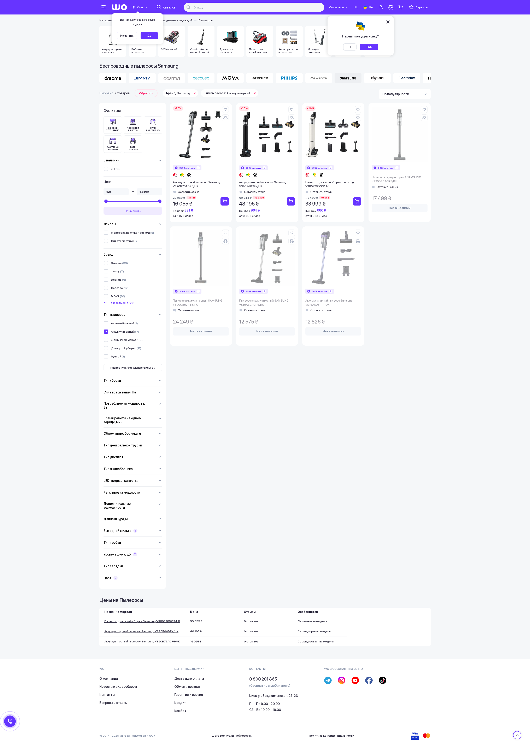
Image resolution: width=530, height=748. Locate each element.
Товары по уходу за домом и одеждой (165, 20)
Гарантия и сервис (188, 695)
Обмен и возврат (187, 687)
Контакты (107, 695)
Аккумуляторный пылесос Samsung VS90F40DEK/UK (262, 184)
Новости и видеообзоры (118, 687)
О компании (108, 679)
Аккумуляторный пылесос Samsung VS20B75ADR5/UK (196, 184)
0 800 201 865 (263, 679)
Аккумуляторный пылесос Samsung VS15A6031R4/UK (329, 302)
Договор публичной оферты (232, 735)
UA (371, 7)
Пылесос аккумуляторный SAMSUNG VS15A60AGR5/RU (264, 302)
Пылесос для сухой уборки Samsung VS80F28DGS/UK (329, 184)
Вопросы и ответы (113, 703)
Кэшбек (180, 711)
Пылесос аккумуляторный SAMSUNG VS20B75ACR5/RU (396, 179)
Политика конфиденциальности (331, 735)
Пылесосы (206, 20)
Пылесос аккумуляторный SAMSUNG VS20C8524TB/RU (197, 302)
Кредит (180, 703)
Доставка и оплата (189, 679)
